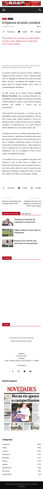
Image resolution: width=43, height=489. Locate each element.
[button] (40, 10)
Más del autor (26, 214)
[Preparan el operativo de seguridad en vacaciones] (7, 222)
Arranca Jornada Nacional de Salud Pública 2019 (11, 202)
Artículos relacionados (11, 214)
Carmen (10, 15)
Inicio (4, 15)
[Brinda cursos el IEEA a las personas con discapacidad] (7, 243)
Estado (4, 19)
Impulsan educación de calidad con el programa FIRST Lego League (32, 203)
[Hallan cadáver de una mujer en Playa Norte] (7, 233)
